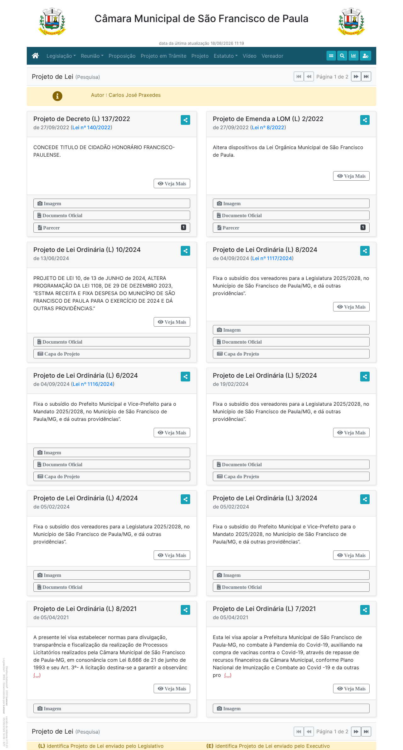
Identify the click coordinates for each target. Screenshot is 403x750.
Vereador (272, 56)
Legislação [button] (59, 56)
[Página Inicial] (35, 55)
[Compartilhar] (185, 120)
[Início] (331, 56)
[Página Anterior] (309, 76)
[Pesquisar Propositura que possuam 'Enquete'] (354, 56)
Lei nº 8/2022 (268, 127)
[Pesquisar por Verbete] (342, 56)
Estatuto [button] (224, 56)
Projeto (200, 56)
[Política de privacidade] (365, 56)
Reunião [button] (90, 56)
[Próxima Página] (356, 76)
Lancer (7, 701)
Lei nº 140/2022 (91, 127)
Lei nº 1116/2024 (93, 384)
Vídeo (250, 56)
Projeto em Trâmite (163, 56)
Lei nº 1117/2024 (272, 258)
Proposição (122, 56)
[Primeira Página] (299, 76)
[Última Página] (366, 76)
